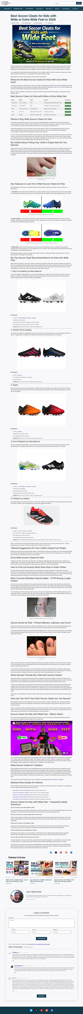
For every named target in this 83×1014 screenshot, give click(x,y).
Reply (13, 960)
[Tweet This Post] (56, 852)
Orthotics (57, 8)
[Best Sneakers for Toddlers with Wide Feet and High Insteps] (65, 875)
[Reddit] (46, 1010)
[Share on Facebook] (50, 852)
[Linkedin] (52, 1010)
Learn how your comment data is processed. (39, 944)
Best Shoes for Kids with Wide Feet (22, 790)
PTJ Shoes (14, 952)
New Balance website (25, 318)
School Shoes (39, 8)
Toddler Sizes (7, 8)
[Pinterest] (41, 1010)
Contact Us (75, 8)
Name (13, 929)
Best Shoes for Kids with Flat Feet (21, 797)
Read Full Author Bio (30, 899)
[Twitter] (36, 1010)
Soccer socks (14, 669)
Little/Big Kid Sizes (18, 8)
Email (33, 929)
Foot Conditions (29, 8)
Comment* (11, 917)
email (15, 554)
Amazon (34, 318)
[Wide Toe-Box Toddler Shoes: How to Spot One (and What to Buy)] (17, 875)
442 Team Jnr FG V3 (57, 87)
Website (55, 929)
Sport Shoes (49, 8)
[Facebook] (31, 1010)
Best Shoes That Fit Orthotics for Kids (22, 799)
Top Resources (65, 8)
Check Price (67, 102)
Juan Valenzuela (33, 892)
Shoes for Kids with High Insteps (21, 794)
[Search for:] (65, 3)
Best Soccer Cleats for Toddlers (21, 792)
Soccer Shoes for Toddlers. (57, 779)
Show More (41, 996)
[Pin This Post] (61, 852)
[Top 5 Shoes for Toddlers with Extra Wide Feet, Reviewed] (41, 875)
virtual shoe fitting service (65, 573)
